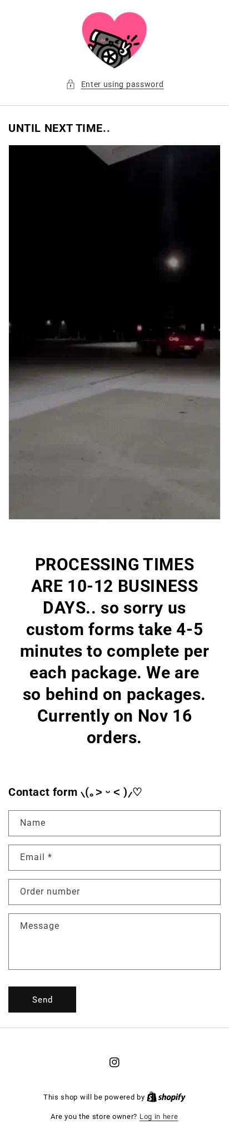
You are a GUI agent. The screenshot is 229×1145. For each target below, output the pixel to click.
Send (42, 1000)
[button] (115, 84)
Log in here (159, 1116)
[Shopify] (166, 1097)
